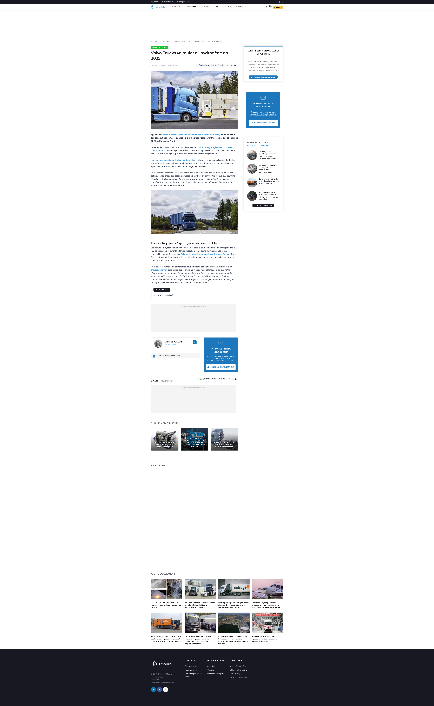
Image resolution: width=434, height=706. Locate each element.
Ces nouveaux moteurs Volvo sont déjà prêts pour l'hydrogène (165, 444)
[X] (231, 65)
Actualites (177, 7)
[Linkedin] (235, 65)
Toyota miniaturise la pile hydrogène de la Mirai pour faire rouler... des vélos (268, 196)
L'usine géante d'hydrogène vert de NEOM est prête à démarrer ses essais (267, 155)
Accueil (154, 41)
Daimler (226, 254)
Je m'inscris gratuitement (220, 367)
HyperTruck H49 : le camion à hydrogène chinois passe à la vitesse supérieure (264, 638)
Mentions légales (158, 677)
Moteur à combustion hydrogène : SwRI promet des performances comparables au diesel (268, 169)
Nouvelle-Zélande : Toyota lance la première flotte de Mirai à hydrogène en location (200, 605)
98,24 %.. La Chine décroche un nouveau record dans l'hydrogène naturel (166, 605)
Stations (206, 7)
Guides (218, 7)
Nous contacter (167, 2)
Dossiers (210, 670)
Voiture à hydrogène (238, 666)
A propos (154, 2)
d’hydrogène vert (159, 270)
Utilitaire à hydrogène (238, 670)
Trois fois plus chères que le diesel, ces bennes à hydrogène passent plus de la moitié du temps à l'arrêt (166, 638)
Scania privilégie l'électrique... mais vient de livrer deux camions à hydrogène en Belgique (233, 605)
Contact (188, 680)
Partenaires (240, 7)
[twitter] (279, 2)
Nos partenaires (191, 670)
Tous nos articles (263, 205)
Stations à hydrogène (215, 674)
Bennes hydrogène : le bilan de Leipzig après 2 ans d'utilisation (269, 181)
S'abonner (278, 7)
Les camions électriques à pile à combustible (172, 160)
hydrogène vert (189, 243)
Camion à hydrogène (176, 41)
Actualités (211, 666)
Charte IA (155, 680)
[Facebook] (228, 65)
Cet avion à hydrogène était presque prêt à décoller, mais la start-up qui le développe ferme (266, 605)
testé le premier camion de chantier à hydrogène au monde (191, 135)
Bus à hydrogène (237, 674)
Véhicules (191, 7)
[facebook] (276, 2)
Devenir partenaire (183, 2)
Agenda (228, 7)
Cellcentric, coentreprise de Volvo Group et (202, 254)
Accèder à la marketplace (263, 77)
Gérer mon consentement (162, 683)
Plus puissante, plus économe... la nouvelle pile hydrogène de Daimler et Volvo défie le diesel (194, 442)
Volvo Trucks (166, 381)
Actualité (162, 41)
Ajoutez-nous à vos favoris (212, 65)
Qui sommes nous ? (193, 666)
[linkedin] (282, 2)
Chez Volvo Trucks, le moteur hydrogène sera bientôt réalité (224, 444)
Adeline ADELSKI (172, 65)
